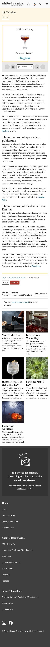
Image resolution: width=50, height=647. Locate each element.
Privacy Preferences (10, 522)
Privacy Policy (7, 603)
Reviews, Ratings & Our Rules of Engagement (20, 597)
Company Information (11, 562)
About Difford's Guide (13, 538)
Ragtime (25, 58)
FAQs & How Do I (9, 544)
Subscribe (14, 282)
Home (4, 278)
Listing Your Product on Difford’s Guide (17, 550)
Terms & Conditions (12, 591)
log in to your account (20, 302)
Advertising (6, 556)
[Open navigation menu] (47, 4)
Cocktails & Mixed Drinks (17, 278)
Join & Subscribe (8, 516)
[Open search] (41, 4)
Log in (4, 509)
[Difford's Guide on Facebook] (12, 623)
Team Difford (7, 569)
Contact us (6, 575)
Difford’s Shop (8, 528)
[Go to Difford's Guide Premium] (35, 4)
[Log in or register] (28, 4)
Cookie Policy (7, 609)
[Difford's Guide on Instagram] (5, 623)
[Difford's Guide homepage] (13, 4)
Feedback (6, 581)
